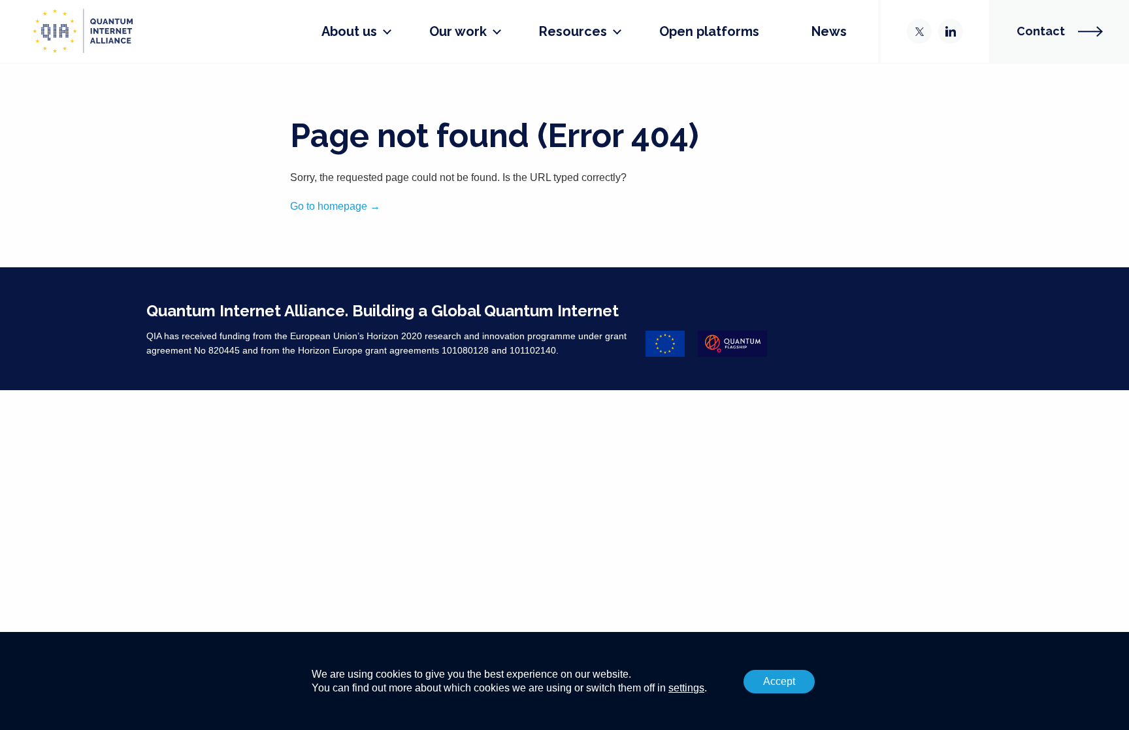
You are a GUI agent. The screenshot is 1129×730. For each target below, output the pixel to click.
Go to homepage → (335, 206)
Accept (779, 681)
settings (686, 687)
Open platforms (709, 31)
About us (349, 31)
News (829, 31)
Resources (573, 31)
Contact (1041, 31)
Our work (458, 31)
